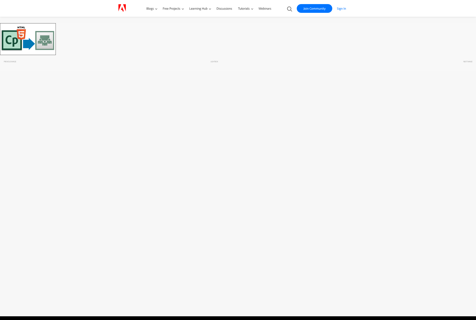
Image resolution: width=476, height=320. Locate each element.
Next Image (467, 61)
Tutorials (244, 8)
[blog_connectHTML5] (28, 54)
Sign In (341, 8)
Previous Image (10, 61)
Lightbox (214, 61)
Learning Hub (198, 8)
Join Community (314, 8)
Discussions (224, 8)
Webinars (265, 8)
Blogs (150, 8)
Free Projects (172, 8)
